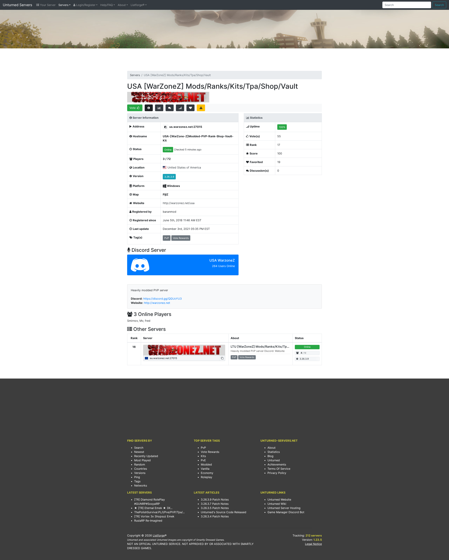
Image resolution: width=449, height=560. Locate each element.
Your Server (47, 5)
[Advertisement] (224, 60)
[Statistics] (159, 107)
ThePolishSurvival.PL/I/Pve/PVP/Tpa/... (159, 512)
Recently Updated (146, 456)
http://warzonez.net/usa (179, 203)
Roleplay (206, 477)
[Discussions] (170, 107)
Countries (140, 468)
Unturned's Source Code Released (223, 512)
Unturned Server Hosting (283, 508)
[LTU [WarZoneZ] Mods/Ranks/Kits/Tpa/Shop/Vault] (184, 350)
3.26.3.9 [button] (169, 176)
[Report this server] (201, 107)
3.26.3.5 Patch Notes (215, 508)
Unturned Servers (17, 5)
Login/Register (85, 5)
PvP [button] (166, 238)
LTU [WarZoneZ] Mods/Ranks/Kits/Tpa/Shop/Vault (269, 346)
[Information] (149, 107)
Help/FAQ (106, 5)
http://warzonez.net (157, 303)
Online (168, 149)
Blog (270, 456)
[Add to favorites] (190, 107)
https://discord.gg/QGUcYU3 (162, 298)
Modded (206, 464)
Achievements (276, 464)
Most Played (142, 460)
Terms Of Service (278, 468)
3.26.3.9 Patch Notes (215, 499)
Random (139, 464)
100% (282, 127)
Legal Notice (313, 544)
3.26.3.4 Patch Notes (215, 516)
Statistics (273, 452)
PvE (203, 460)
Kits (203, 456)
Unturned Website (279, 499)
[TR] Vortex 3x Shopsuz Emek (154, 516)
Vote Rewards (210, 452)
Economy (207, 473)
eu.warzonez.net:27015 (163, 358)
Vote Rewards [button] (181, 238)
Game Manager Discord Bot (285, 512)
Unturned (273, 460)
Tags (137, 481)
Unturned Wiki (276, 503)
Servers (63, 5)
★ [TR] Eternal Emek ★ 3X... (153, 508)
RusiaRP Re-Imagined (148, 520)
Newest (139, 452)
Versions (139, 473)
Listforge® (138, 5)
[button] (165, 127)
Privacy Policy (276, 473)
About (122, 5)
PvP (203, 447)
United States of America (184, 167)
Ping (137, 477)
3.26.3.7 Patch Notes (215, 503)
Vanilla (205, 468)
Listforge (159, 535)
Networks (140, 485)
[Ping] (180, 107)
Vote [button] (132, 108)
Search (439, 5)
